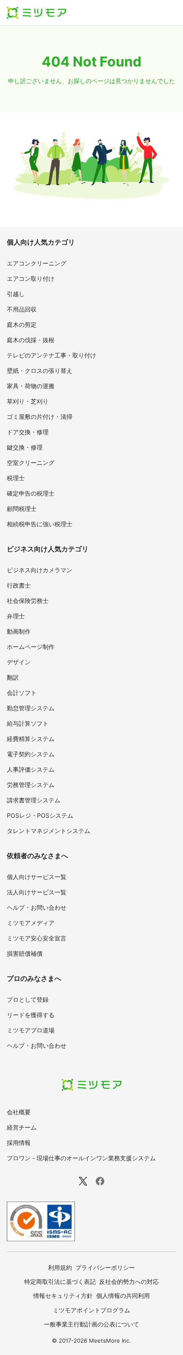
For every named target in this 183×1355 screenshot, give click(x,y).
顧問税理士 (22, 508)
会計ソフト (22, 692)
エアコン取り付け (30, 278)
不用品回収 (22, 309)
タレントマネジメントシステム (48, 830)
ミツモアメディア (30, 922)
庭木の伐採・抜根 (30, 339)
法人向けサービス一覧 (36, 892)
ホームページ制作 (30, 646)
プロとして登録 (28, 999)
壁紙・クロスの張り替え (39, 370)
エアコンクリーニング (36, 263)
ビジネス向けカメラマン (39, 570)
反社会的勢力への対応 (129, 1281)
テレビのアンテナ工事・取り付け (51, 355)
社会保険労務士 (28, 600)
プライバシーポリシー (105, 1267)
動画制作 (19, 631)
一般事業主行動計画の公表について (91, 1324)
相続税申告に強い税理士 (39, 524)
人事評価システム (30, 769)
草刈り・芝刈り (28, 401)
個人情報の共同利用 (123, 1295)
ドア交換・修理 (28, 431)
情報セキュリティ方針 (63, 1295)
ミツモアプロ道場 (30, 1030)
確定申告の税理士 (30, 493)
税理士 (16, 477)
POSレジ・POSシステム (40, 815)
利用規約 (60, 1267)
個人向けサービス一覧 (36, 876)
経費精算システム (30, 738)
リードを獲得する (30, 1014)
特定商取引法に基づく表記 (60, 1281)
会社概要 (19, 1112)
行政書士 (19, 585)
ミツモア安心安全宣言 (36, 938)
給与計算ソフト (28, 723)
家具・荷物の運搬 (30, 385)
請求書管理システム (33, 800)
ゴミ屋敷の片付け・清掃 (39, 416)
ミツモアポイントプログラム (91, 1310)
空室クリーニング (30, 462)
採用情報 (19, 1142)
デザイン (19, 662)
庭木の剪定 (22, 324)
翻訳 (13, 677)
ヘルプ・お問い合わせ (36, 907)
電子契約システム (30, 754)
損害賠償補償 (25, 953)
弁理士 (16, 616)
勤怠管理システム (30, 708)
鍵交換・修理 (25, 447)
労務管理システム (30, 784)
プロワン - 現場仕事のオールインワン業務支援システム (81, 1158)
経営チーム (22, 1127)
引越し (16, 293)
